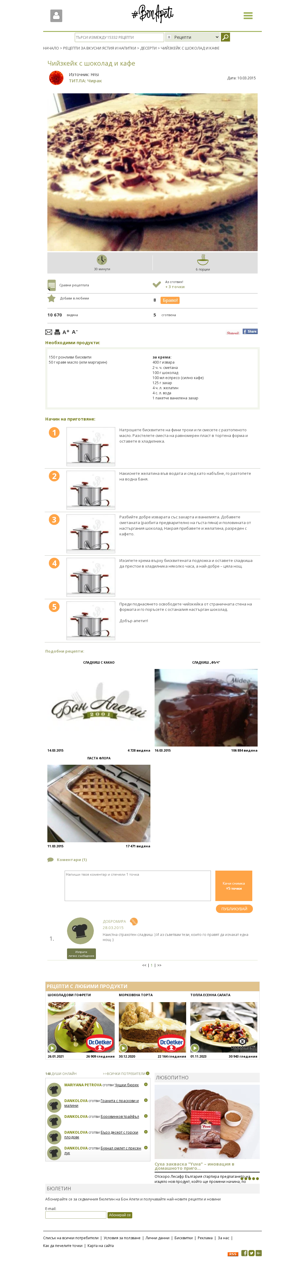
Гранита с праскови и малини (101, 1103)
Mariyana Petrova (83, 1084)
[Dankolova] (54, 1105)
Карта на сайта (101, 1245)
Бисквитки (184, 1237)
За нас (223, 1237)
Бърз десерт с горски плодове (101, 1135)
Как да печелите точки (63, 1245)
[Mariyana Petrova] (54, 1090)
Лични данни (157, 1237)
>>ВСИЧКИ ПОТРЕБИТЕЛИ (124, 1073)
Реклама (205, 1237)
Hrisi (95, 74)
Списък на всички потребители (71, 1237)
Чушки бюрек (127, 1084)
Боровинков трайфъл (120, 1116)
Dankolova (76, 1100)
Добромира (114, 921)
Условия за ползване (122, 1237)
